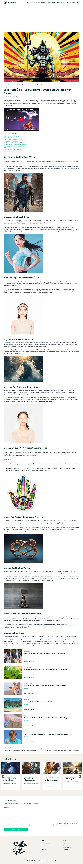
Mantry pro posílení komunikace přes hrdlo (14, 146)
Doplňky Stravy (51, 2)
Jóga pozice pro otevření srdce (12, 141)
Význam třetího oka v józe (10, 147)
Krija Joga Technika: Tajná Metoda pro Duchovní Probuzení (30, 778)
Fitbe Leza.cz (8, 96)
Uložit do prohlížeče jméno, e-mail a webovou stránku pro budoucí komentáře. (66, 824)
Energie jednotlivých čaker (10, 137)
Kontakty (72, 2)
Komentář (7, 807)
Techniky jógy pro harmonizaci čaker (13, 139)
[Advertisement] (41, 17)
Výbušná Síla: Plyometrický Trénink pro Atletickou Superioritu (20, 749)
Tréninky (9, 87)
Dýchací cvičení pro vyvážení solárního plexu (15, 144)
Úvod (27, 2)
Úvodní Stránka (45, 843)
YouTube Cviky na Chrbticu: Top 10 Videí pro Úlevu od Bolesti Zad (62, 749)
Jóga (5, 87)
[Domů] (4, 84)
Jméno (6, 825)
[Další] (80, 776)
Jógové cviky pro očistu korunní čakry (13, 149)
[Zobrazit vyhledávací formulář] (78, 2)
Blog (43, 845)
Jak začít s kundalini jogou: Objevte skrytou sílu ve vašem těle (10, 778)
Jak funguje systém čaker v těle (12, 136)
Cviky (32, 2)
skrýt (17, 133)
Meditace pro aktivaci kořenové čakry (13, 142)
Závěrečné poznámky (9, 151)
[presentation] (10, 768)
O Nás (66, 2)
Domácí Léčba (67, 845)
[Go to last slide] (3, 776)
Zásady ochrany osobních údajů (47, 860)
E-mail (32, 825)
